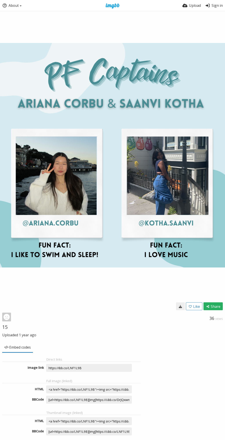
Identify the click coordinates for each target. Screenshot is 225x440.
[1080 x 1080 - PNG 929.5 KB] (180, 306)
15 (5, 327)
